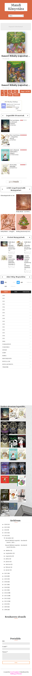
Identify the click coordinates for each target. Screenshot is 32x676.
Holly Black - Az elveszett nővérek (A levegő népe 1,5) (23, 211)
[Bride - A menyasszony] (21, 447)
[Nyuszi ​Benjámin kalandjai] (5, 458)
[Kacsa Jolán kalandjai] (5, 173)
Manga (4, 355)
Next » (16, 95)
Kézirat (4, 350)
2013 (3, 304)
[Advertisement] (16, 386)
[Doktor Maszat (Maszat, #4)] (13, 482)
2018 (3, 318)
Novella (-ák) (6, 361)
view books (19, 110)
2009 (5, 606)
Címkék (6, 291)
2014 (3, 307)
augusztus (9, 556)
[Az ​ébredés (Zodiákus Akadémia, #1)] (5, 447)
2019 (3, 321)
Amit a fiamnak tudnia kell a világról (14, 151)
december (9, 538)
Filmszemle (5, 347)
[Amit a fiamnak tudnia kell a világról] (5, 160)
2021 (3, 327)
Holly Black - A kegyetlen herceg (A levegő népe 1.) (8, 231)
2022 (3, 330)
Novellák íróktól (7, 364)
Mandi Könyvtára (16, 7)
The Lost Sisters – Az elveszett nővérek (15, 122)
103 (10, 95)
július (7, 558)
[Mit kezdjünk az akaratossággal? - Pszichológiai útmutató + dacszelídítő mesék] (13, 499)
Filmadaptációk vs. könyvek (8, 195)
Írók (16, 291)
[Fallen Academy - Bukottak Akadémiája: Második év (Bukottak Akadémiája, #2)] (13, 474)
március (8, 564)
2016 (3, 312)
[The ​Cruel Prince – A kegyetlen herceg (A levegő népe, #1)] (5, 146)
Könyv (4, 352)
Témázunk (5, 367)
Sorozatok (26, 291)
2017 (3, 315)
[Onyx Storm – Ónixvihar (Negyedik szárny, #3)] (5, 515)
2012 (3, 301)
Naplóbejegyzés (7, 358)
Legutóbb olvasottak (15, 116)
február (8, 567)
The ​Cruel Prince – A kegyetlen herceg (15, 136)
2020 (3, 324)
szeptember (9, 553)
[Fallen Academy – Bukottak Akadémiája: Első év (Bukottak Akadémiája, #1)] (21, 474)
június (8, 561)
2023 (3, 332)
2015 (3, 309)
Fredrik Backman (14, 154)
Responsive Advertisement (16, 26)
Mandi (8, 104)
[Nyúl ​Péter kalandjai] (21, 458)
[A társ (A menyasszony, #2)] (13, 447)
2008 (5, 609)
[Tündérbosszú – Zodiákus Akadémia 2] (21, 433)
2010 (3, 295)
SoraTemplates (14, 672)
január (8, 570)
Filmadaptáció (6, 344)
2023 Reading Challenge (11, 102)
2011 (3, 298)
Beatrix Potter (14, 167)
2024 (3, 335)
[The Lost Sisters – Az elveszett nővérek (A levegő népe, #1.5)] (5, 131)
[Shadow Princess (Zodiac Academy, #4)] (5, 434)
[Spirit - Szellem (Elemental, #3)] (21, 501)
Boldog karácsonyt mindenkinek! (23, 231)
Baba (3, 341)
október (8, 550)
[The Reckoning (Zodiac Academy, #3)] (13, 433)
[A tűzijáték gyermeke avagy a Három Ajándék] (5, 474)
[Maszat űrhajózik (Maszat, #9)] (5, 482)
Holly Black (13, 125)
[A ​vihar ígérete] (5, 500)
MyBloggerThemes (16, 674)
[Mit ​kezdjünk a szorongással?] (21, 485)
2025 (3, 338)
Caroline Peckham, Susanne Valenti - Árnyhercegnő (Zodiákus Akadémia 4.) (27, 262)
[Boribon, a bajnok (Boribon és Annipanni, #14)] (13, 509)
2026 (5, 524)
